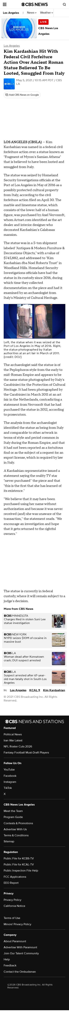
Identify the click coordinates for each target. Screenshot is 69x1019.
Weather (46, 12)
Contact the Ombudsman (20, 971)
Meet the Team (13, 811)
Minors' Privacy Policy (17, 924)
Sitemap (9, 841)
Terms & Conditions (16, 835)
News (31, 12)
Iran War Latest (13, 740)
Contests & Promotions (18, 823)
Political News (13, 734)
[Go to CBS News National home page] (34, 4)
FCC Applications (15, 876)
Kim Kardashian (54, 690)
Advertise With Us (15, 829)
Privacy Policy (12, 899)
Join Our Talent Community (21, 953)
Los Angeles (11, 13)
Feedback (10, 965)
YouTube (9, 769)
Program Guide (13, 817)
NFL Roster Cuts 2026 (18, 746)
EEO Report (11, 882)
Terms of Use (12, 918)
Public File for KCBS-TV (19, 858)
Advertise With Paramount (20, 947)
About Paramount (15, 941)
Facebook (10, 775)
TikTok (8, 787)
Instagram (10, 781)
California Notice (14, 905)
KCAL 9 (34, 690)
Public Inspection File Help (21, 870)
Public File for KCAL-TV (19, 864)
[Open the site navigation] (12, 4)
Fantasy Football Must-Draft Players (26, 752)
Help (7, 959)
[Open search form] (64, 4)
